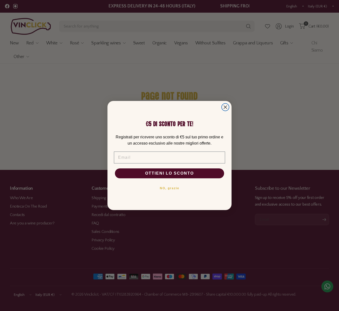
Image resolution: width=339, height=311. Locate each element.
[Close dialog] (225, 107)
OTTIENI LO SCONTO (169, 173)
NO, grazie (169, 188)
